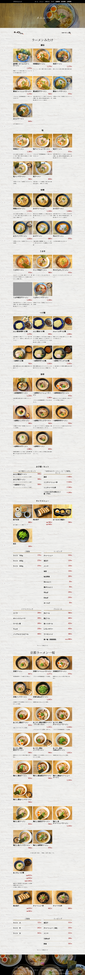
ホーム (36, 1)
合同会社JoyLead (17, 1)
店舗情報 (57, 1)
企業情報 (69, 1)
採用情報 (63, 1)
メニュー (41, 1)
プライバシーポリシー (18, 973)
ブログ (52, 1)
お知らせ (47, 1)
